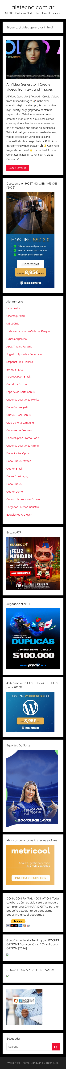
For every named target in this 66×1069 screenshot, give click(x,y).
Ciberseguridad (15, 315)
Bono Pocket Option (18, 453)
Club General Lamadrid (20, 422)
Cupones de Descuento (20, 430)
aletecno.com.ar (33, 7)
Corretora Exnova (16, 384)
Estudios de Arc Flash (19, 514)
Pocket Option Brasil (18, 376)
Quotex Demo (14, 491)
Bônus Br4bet (14, 369)
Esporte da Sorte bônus (20, 392)
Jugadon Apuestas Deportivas (24, 354)
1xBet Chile (12, 323)
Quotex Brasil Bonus (18, 415)
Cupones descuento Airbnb (22, 445)
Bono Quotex (14, 484)
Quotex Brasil (14, 468)
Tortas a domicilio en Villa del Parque (28, 331)
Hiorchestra (13, 308)
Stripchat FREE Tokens (19, 361)
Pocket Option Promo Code (22, 438)
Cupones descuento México (23, 399)
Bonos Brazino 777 (17, 476)
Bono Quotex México (18, 461)
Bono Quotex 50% (17, 407)
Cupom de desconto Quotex (23, 499)
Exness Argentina (16, 338)
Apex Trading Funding (19, 346)
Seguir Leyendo (17, 167)
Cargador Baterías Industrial (23, 507)
